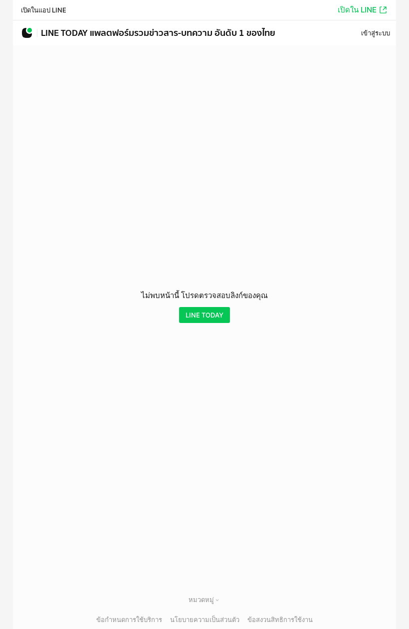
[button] (217, 600)
